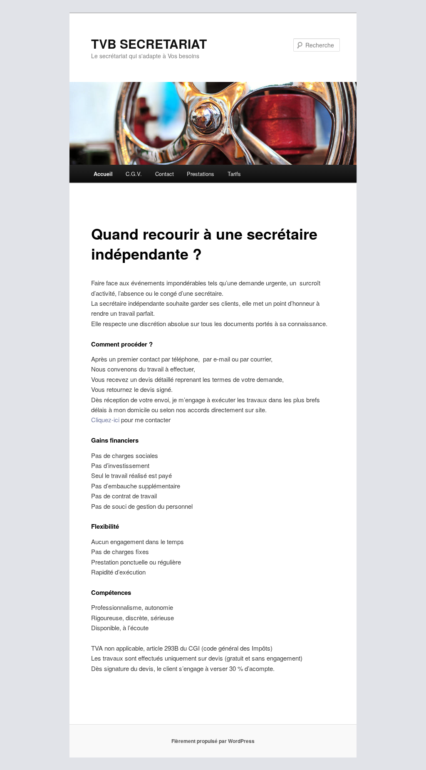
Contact (164, 174)
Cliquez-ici (105, 419)
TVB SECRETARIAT (149, 43)
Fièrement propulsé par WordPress (213, 741)
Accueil (103, 174)
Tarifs (234, 174)
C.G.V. (134, 174)
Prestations (200, 174)
